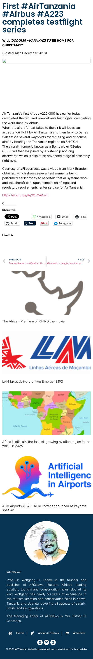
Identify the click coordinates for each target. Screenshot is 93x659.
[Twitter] (46, 642)
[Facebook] (40, 642)
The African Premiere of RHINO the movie (33, 321)
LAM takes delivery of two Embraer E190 (32, 382)
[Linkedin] (53, 642)
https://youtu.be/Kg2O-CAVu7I (24, 195)
